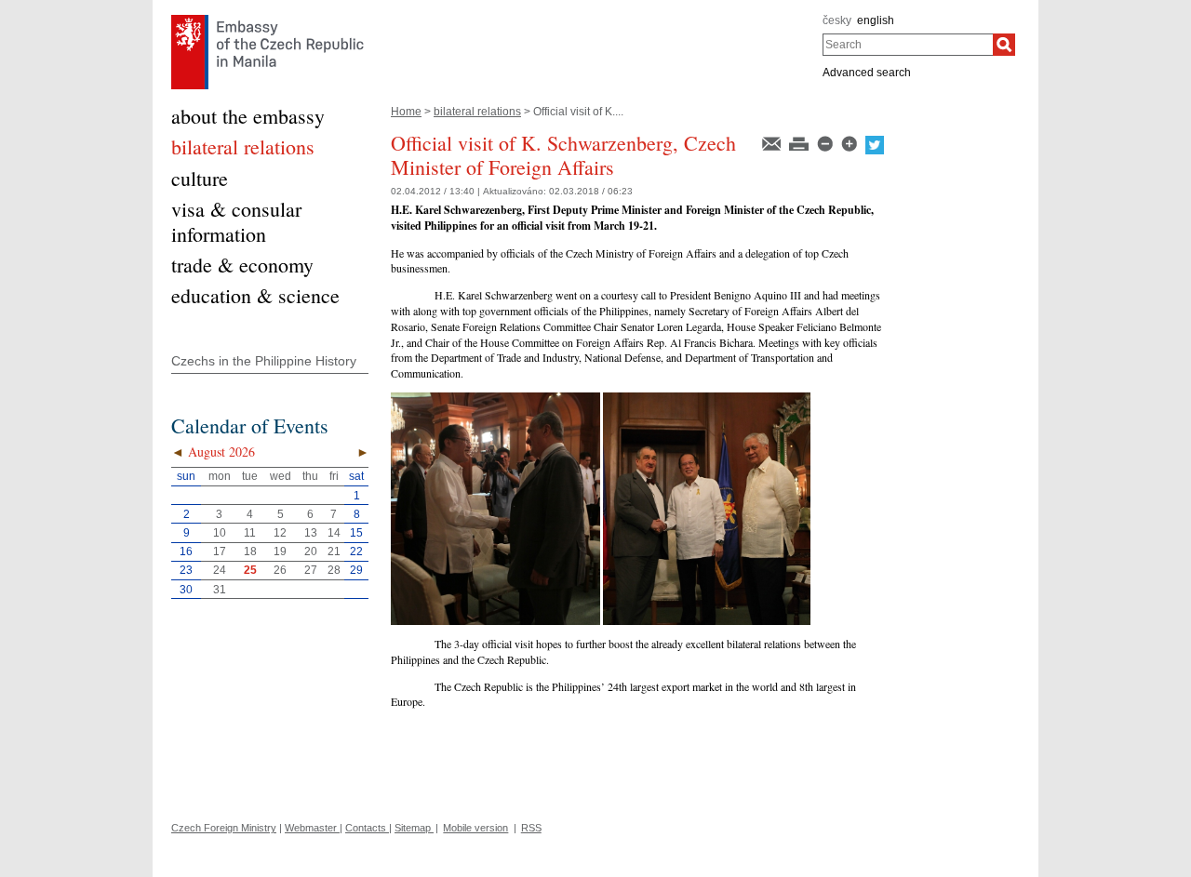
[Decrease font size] (826, 142)
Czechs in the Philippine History (263, 360)
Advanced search (867, 72)
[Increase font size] (850, 142)
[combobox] (908, 44)
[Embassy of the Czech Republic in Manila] (267, 19)
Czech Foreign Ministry (223, 827)
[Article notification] (772, 142)
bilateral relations (477, 111)
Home (406, 111)
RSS (531, 827)
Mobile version (475, 827)
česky (837, 20)
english (875, 20)
